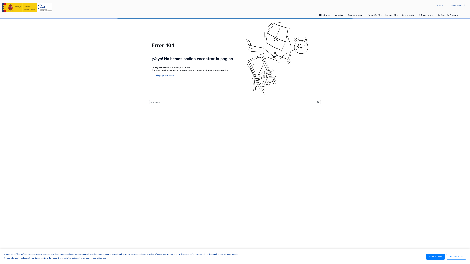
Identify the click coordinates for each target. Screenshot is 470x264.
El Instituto (324, 15)
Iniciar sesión (457, 5)
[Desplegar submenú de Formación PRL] (382, 15)
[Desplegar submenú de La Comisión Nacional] (459, 15)
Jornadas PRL (391, 15)
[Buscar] (318, 102)
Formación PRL (374, 15)
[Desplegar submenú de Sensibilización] (416, 15)
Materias (339, 15)
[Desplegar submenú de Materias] (344, 15)
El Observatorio (426, 15)
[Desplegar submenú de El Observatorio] (434, 15)
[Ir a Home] (27, 7)
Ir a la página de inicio (164, 75)
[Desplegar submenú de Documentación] (364, 15)
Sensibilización (408, 15)
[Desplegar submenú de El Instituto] (331, 15)
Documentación (355, 15)
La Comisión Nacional (448, 15)
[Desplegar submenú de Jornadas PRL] (398, 15)
